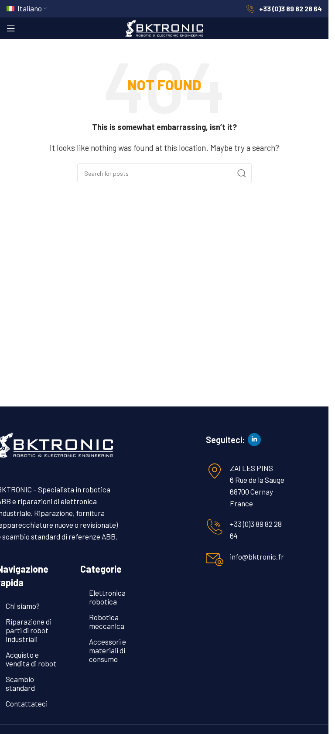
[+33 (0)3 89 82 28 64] (214, 527)
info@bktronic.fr (257, 556)
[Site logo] (164, 27)
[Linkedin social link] (254, 439)
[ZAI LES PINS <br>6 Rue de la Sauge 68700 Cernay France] (214, 471)
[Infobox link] (284, 9)
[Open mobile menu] (11, 28)
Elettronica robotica (107, 597)
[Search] (242, 173)
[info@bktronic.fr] (214, 559)
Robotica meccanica (106, 621)
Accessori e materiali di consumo (107, 650)
